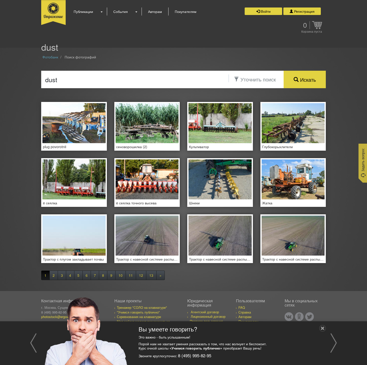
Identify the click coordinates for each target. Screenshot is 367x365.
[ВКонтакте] (289, 316)
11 (131, 275)
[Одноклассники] (299, 316)
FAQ (241, 307)
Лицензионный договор (208, 316)
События (120, 11)
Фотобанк (50, 56)
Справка (244, 312)
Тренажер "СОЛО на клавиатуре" (142, 307)
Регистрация (304, 11)
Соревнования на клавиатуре (139, 316)
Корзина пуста (311, 31)
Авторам (155, 11)
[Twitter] (309, 316)
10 (121, 275)
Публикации (83, 11)
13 (151, 275)
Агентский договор (205, 312)
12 (141, 275)
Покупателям (185, 11)
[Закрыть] (322, 328)
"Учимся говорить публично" (138, 312)
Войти (265, 11)
